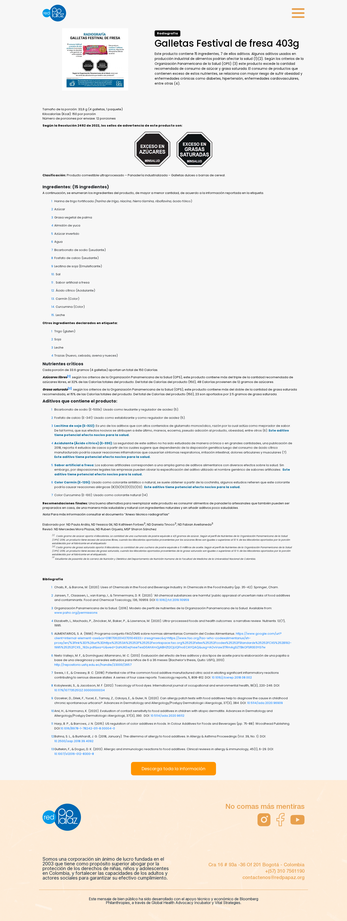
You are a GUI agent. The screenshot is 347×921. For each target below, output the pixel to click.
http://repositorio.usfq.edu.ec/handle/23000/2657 (92, 664)
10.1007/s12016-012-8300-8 (74, 754)
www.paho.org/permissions (75, 612)
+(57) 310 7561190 (285, 871)
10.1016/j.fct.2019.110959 (172, 600)
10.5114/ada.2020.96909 (265, 703)
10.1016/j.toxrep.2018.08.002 (232, 677)
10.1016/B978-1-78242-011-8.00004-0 (87, 728)
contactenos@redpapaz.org (273, 878)
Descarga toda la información (173, 769)
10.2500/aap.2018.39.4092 (73, 741)
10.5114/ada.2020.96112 (167, 715)
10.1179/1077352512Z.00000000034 (79, 690)
